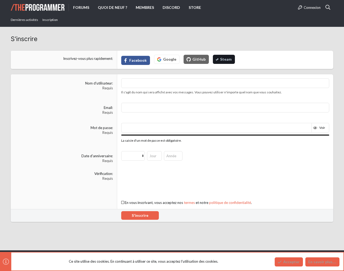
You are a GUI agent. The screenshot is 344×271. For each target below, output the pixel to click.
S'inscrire (140, 215)
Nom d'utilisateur (98, 83)
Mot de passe (101, 128)
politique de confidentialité (230, 202)
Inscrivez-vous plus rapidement (87, 58)
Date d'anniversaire (96, 156)
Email (108, 107)
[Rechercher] (328, 7)
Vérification (103, 173)
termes (189, 202)
